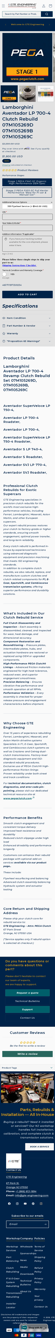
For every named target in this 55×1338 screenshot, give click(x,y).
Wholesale (26, 1246)
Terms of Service (39, 1248)
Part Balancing (12, 1259)
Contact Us (27, 1017)
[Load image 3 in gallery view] (45, 93)
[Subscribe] (45, 1224)
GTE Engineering (16, 1176)
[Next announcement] (49, 24)
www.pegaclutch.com (17, 798)
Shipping (6, 165)
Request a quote (27, 992)
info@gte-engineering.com (31, 1195)
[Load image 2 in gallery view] (27, 93)
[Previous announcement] (5, 24)
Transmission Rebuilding (13, 1295)
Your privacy (38, 1298)
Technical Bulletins (27, 1001)
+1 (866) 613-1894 (26, 1191)
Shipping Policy (39, 1259)
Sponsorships (27, 1253)
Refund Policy (38, 1270)
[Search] (47, 14)
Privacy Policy (38, 1280)
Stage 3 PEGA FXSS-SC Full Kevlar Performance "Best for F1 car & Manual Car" (27, 192)
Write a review (27, 1053)
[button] (3, 6)
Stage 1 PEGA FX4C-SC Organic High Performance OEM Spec (27, 182)
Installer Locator (11, 1305)
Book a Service (39, 1147)
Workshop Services (12, 1248)
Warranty (40, 1289)
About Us (25, 1291)
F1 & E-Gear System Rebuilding (13, 1282)
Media (24, 1267)
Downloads (27, 1274)
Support (27, 1009)
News (23, 1260)
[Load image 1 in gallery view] (9, 93)
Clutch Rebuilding (12, 1270)
